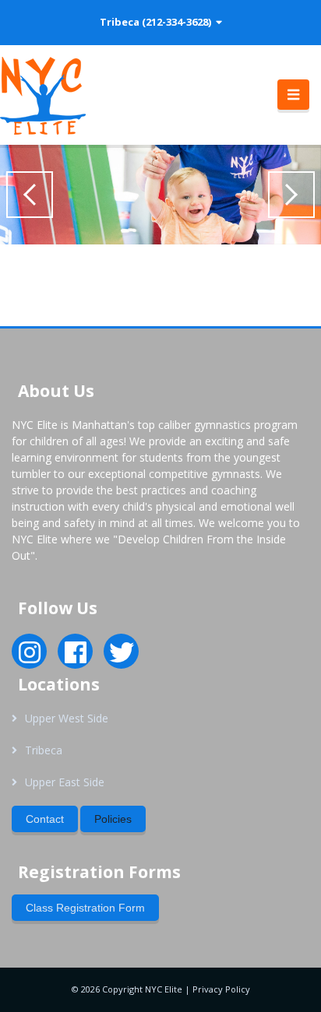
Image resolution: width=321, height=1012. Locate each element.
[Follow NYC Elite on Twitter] (121, 657)
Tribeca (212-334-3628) (158, 22)
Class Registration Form (85, 907)
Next (291, 194)
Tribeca (43, 750)
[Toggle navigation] (293, 95)
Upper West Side (66, 718)
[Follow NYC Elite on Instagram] (30, 657)
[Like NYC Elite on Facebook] (75, 657)
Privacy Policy (221, 989)
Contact (45, 819)
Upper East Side (64, 782)
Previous (29, 194)
